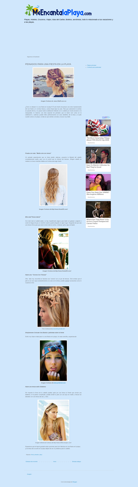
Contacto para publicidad (94, 67)
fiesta (32, 454)
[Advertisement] (69, 40)
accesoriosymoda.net (58, 329)
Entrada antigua (76, 461)
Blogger (75, 482)
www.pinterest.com (60, 383)
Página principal (91, 65)
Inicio (54, 461)
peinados (36, 454)
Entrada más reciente (31, 461)
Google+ (29, 474)
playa (41, 454)
